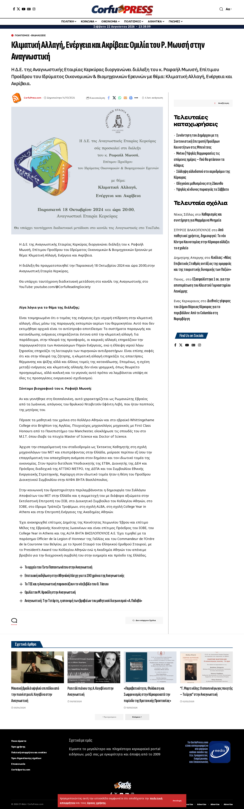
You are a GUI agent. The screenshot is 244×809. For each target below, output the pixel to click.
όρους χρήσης (96, 803)
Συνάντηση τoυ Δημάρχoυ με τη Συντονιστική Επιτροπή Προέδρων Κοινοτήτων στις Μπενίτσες (197, 141)
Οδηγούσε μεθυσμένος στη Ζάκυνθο (199, 183)
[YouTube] (23, 9)
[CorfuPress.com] (122, 9)
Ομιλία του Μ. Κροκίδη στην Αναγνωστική (50, 592)
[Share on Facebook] (108, 98)
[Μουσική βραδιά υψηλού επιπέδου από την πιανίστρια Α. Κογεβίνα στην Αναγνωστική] (37, 667)
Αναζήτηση (223, 103)
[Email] (125, 98)
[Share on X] (114, 98)
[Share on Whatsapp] (119, 98)
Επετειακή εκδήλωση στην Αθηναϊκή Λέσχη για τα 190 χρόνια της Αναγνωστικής (74, 575)
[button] (177, 801)
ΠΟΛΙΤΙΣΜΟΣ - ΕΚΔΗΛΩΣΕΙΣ (30, 35)
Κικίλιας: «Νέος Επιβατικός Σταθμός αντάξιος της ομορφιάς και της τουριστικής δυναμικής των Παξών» (202, 263)
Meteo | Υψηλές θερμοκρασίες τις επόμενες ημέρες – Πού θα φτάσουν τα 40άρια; (199, 159)
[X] (18, 9)
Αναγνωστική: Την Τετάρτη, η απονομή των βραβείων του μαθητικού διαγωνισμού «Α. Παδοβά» (83, 600)
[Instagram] (34, 9)
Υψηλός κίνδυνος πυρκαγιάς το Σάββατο (202, 189)
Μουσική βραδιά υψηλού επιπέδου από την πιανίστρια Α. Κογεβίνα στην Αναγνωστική (35, 694)
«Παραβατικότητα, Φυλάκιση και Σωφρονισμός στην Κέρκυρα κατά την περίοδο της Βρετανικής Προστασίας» (147, 694)
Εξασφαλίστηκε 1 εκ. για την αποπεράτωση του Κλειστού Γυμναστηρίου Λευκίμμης (202, 285)
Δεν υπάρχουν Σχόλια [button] (146, 620)
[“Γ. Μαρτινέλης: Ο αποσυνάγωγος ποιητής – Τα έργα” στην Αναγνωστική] (206, 667)
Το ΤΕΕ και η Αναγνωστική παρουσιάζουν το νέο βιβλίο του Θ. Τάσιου (67, 584)
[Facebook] (14, 9)
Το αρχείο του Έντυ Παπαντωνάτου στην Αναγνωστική (58, 567)
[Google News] (29, 9)
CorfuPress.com (32, 97)
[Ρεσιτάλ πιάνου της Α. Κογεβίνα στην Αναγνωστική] (94, 667)
